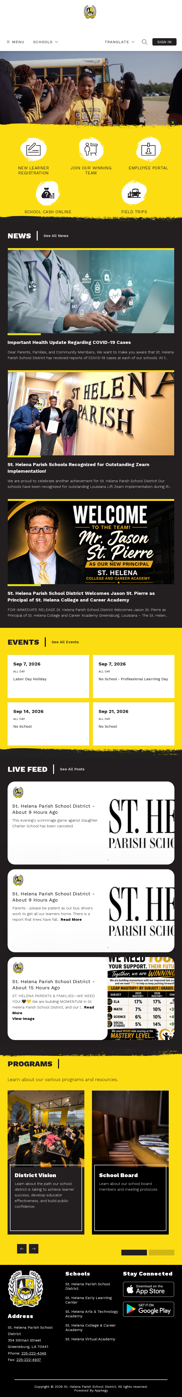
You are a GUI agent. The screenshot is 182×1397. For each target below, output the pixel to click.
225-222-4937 (28, 1359)
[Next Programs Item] (33, 1249)
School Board (118, 1175)
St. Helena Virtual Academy (90, 1339)
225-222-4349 (33, 1353)
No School (23, 726)
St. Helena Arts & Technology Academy (91, 1313)
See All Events (65, 642)
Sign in (164, 42)
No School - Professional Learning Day (134, 679)
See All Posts (72, 769)
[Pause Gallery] (173, 122)
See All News (56, 235)
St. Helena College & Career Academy (90, 1327)
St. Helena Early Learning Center (88, 1299)
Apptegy (101, 1390)
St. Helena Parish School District (87, 1286)
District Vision (35, 1175)
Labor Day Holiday (31, 679)
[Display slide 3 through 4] (161, 1252)
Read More (71, 919)
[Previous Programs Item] (22, 1249)
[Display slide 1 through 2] (134, 1252)
